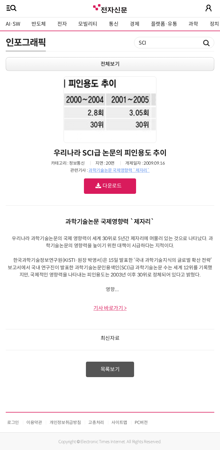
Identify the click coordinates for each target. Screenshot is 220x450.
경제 (134, 24)
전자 (62, 24)
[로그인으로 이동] (208, 8)
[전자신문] (110, 7)
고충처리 (96, 422)
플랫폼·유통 (164, 24)
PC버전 (141, 422)
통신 (113, 24)
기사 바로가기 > (110, 308)
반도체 (39, 24)
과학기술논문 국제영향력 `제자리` (119, 170)
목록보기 (110, 369)
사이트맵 (119, 422)
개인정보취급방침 (65, 422)
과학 (193, 24)
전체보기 (110, 64)
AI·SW (13, 24)
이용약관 (34, 422)
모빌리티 (87, 24)
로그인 (13, 422)
